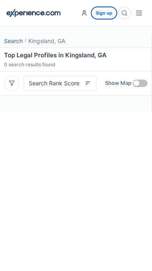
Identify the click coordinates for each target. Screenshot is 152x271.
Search (13, 40)
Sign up (104, 13)
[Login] (84, 13)
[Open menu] (139, 13)
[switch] (140, 83)
